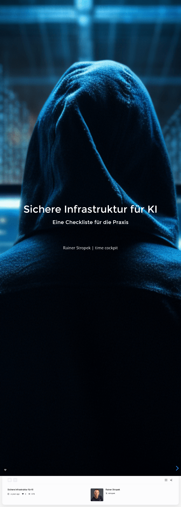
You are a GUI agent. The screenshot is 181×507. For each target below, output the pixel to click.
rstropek (111, 493)
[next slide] (177, 468)
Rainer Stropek (113, 489)
